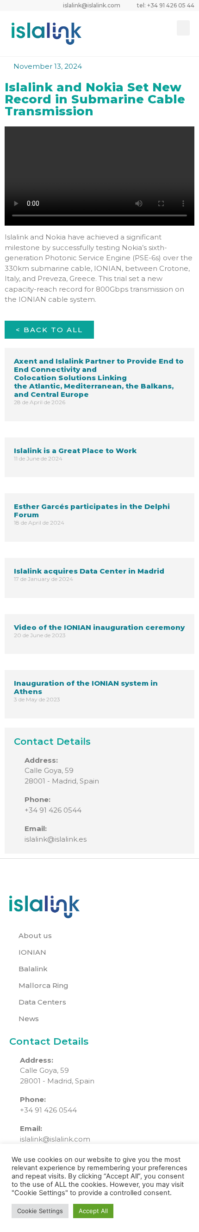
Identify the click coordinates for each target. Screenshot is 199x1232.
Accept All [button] (93, 1210)
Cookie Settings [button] (40, 1210)
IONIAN (32, 952)
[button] (183, 28)
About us (35, 935)
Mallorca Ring (43, 985)
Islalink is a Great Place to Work (75, 450)
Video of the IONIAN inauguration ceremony (99, 627)
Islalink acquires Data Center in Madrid (89, 571)
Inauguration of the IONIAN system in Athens (86, 687)
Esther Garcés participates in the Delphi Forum (92, 510)
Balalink (33, 968)
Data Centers (42, 1002)
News (29, 1018)
